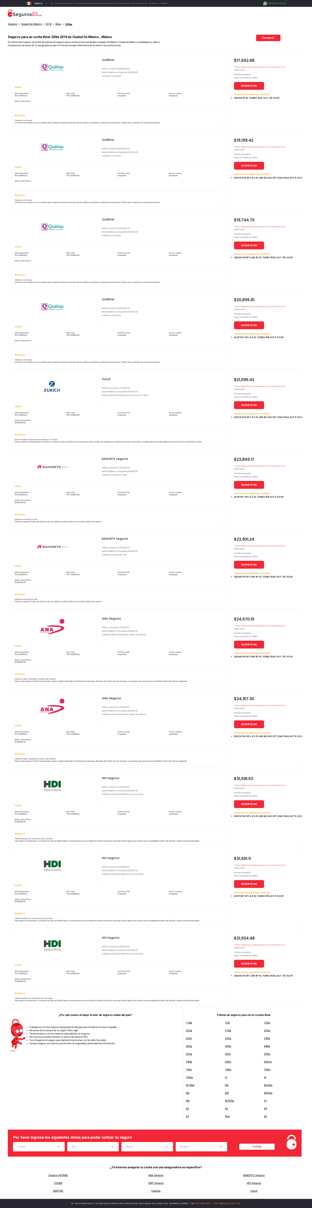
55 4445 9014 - (204, 1203)
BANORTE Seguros (254, 1175)
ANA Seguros (155, 1175)
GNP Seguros (156, 1183)
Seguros (12, 24)
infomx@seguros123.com (227, 1203)
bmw (58, 24)
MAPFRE (58, 1191)
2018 (49, 24)
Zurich (253, 1191)
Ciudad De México (31, 24)
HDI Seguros (254, 1183)
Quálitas (156, 1191)
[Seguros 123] (156, 13)
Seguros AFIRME (58, 1175)
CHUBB (58, 1183)
